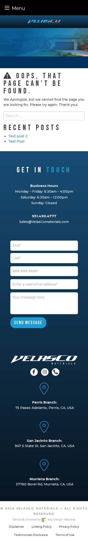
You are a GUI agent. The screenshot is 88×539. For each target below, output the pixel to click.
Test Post (16, 141)
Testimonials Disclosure (31, 535)
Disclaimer (16, 526)
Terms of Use (64, 535)
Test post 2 (17, 136)
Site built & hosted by (44, 519)
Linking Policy (42, 526)
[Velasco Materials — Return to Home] (44, 21)
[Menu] (7, 8)
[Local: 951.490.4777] (55, 371)
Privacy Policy (69, 526)
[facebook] (34, 372)
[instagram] (45, 372)
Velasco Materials (37, 508)
